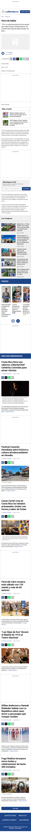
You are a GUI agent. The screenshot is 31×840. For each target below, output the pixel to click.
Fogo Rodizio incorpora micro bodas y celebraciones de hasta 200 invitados (13, 762)
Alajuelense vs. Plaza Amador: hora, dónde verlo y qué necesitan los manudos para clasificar (23, 227)
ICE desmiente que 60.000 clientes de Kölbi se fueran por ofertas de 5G (22, 261)
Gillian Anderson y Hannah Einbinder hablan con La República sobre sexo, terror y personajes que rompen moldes (15, 711)
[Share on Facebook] (14, 59)
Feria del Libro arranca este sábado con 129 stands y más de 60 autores (13, 586)
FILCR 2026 (6, 619)
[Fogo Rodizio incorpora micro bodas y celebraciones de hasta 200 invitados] (15, 785)
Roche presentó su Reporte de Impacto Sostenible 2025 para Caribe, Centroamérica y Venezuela (6, 310)
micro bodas (13, 799)
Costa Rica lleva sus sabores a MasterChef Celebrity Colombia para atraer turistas (14, 366)
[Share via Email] (24, 59)
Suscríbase (24, 820)
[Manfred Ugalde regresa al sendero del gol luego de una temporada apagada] (5, 115)
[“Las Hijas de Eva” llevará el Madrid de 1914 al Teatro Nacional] (15, 656)
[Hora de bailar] (15, 42)
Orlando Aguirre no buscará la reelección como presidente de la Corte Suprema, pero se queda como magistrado (23, 240)
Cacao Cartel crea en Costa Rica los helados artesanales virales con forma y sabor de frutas (13, 505)
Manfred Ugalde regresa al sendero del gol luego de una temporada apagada (18, 114)
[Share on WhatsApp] (21, 59)
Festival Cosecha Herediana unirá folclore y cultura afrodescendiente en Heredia (14, 451)
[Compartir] (27, 59)
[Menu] (3, 11)
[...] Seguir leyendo (9, 411)
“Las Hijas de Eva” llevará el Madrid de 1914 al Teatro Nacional (14, 635)
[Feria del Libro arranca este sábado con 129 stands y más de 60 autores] (15, 608)
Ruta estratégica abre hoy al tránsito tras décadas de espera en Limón (23, 272)
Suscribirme (26, 188)
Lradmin (10, 52)
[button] (25, 11)
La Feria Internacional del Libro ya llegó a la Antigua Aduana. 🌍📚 (16, 309)
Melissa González (7, 373)
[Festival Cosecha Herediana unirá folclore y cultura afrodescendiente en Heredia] (15, 473)
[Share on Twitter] (17, 59)
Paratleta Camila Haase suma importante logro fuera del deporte (22, 251)
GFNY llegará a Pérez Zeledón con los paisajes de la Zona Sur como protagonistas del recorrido (19, 123)
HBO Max (9, 749)
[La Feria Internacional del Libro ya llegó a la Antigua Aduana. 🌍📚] (17, 294)
